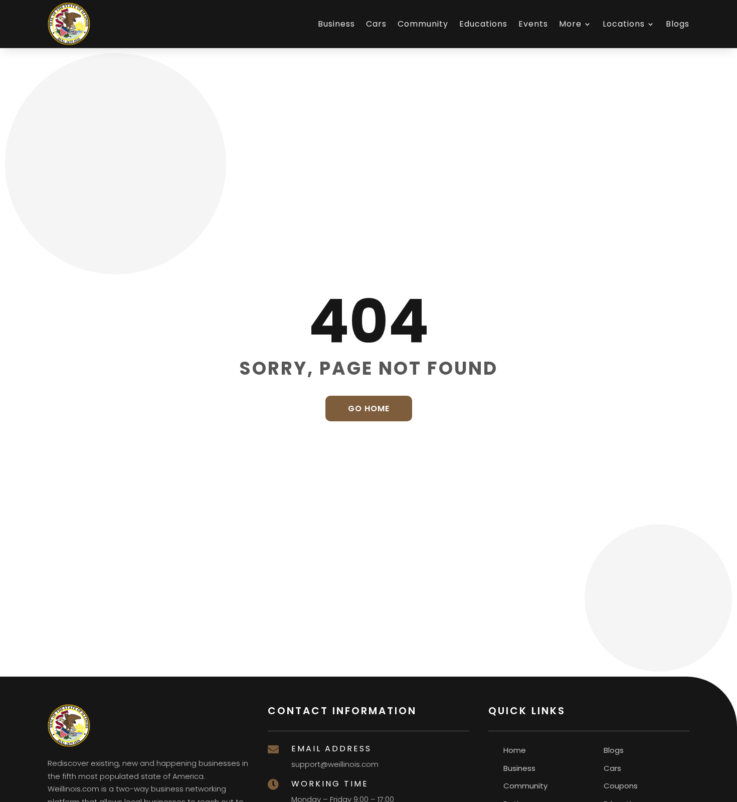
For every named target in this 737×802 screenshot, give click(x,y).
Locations (624, 24)
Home (514, 750)
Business (336, 24)
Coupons (621, 785)
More (570, 24)
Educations (483, 24)
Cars (376, 24)
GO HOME (369, 408)
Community (423, 24)
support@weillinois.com (335, 764)
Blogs (677, 24)
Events (533, 24)
